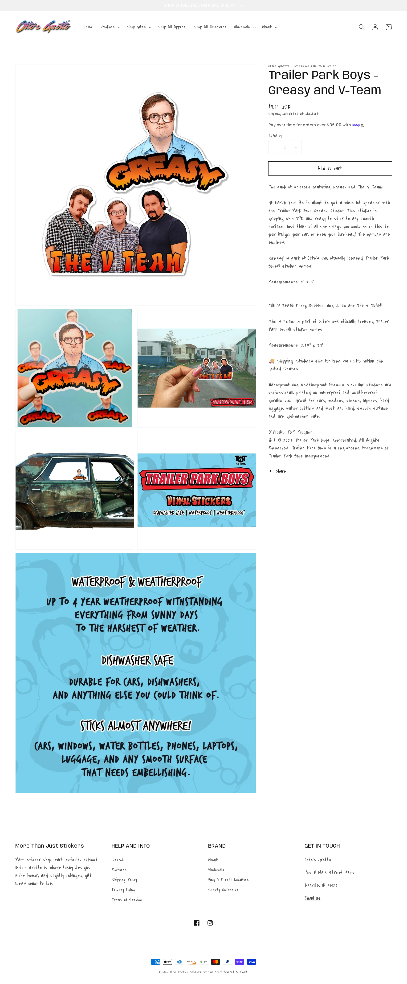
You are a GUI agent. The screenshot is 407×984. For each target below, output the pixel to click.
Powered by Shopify (236, 972)
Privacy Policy (123, 890)
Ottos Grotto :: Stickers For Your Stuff (196, 972)
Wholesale (216, 870)
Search (118, 860)
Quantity (275, 135)
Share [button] (281, 471)
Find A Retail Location (228, 880)
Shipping (275, 113)
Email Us (313, 898)
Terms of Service (127, 900)
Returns (119, 870)
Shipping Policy (124, 880)
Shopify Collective (223, 890)
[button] (109, 27)
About (213, 860)
